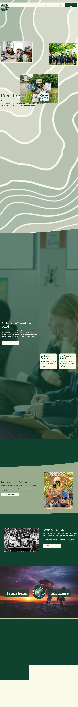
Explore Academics (10, 343)
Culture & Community (52, 545)
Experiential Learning (10, 494)
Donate (74, 5)
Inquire (67, 5)
